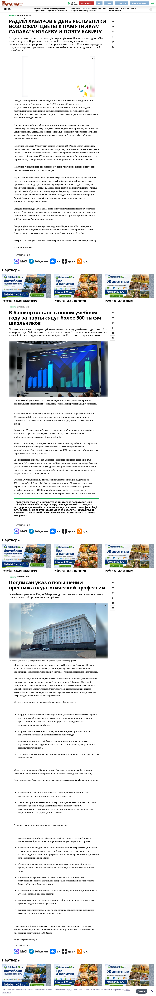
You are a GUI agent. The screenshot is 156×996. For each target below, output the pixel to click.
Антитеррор (86, 3)
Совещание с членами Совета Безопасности (122, 10)
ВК (99, 3)
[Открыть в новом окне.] (20, 261)
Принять (141, 991)
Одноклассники (139, 3)
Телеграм (121, 3)
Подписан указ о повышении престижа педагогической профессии (88, 10)
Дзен (109, 3)
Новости (6, 9)
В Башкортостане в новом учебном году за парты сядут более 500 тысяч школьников (50, 10)
